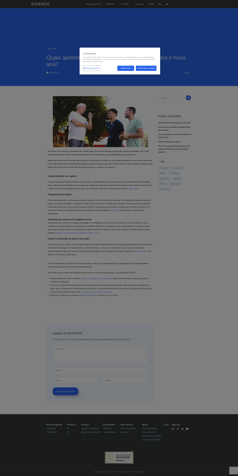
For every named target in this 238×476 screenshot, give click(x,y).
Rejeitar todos (126, 68)
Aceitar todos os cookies (146, 68)
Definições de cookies (91, 68)
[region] (120, 61)
